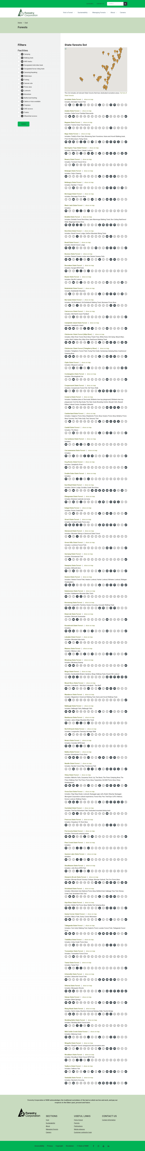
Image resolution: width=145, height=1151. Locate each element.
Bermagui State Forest (73, 194)
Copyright (59, 1146)
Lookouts (27, 91)
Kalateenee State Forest (74, 591)
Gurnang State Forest (73, 554)
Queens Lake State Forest (74, 854)
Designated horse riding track (34, 69)
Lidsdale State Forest (73, 637)
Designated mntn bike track (33, 65)
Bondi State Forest (72, 242)
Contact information (109, 1120)
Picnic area (28, 87)
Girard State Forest (72, 519)
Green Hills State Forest (74, 542)
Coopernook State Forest (74, 385)
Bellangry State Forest (73, 182)
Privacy (50, 1146)
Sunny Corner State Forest (75, 914)
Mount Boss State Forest (74, 683)
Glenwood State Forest (73, 531)
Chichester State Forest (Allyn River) (78, 334)
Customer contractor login (83, 1132)
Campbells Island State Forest (76, 323)
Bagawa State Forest (72, 122)
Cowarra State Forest (73, 397)
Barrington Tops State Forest (76, 148)
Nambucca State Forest (73, 717)
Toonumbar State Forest (74, 951)
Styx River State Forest (73, 902)
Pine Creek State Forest (74, 843)
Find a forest (78, 1120)
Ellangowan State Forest (74, 496)
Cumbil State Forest (72, 427)
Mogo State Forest (72, 671)
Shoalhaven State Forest (74, 866)
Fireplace (27, 105)
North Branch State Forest (74, 729)
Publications (78, 1126)
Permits (77, 1123)
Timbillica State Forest (73, 940)
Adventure (27, 94)
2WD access (28, 109)
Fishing (26, 80)
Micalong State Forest (73, 660)
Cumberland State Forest (74, 413)
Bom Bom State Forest (73, 231)
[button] (115, 51)
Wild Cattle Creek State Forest (76, 1032)
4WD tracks (28, 61)
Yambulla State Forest (73, 1078)
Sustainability (83, 12)
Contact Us (109, 1116)
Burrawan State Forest (73, 300)
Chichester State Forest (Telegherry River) (81, 348)
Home (20, 23)
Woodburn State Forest (73, 1055)
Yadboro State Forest (73, 1066)
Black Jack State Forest (73, 205)
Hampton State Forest (73, 565)
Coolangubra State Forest (74, 374)
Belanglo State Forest (73, 171)
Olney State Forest (72, 775)
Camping (27, 54)
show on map (88, 99)
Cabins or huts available (32, 101)
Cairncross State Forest (74, 311)
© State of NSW (82, 1146)
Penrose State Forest (73, 820)
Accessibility (39, 1146)
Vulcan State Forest (72, 997)
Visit (26, 23)
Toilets (26, 112)
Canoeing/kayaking (30, 72)
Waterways (28, 76)
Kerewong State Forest (73, 602)
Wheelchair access (30, 116)
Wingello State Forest (73, 1043)
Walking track (28, 58)
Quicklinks (89, 3)
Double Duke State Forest (74, 473)
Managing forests (99, 12)
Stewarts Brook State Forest (75, 877)
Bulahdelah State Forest (74, 288)
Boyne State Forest (72, 277)
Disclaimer (70, 1146)
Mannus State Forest (72, 648)
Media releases (79, 1129)
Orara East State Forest (73, 791)
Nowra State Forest (72, 740)
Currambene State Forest (74, 439)
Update (23, 124)
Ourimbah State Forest (73, 808)
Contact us (100, 3)
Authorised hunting (30, 98)
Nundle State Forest (72, 763)
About (113, 12)
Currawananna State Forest (75, 450)
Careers (123, 12)
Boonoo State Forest (72, 254)
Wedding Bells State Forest (75, 1020)
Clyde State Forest (72, 362)
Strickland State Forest (73, 889)
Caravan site (28, 83)
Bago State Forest (71, 134)
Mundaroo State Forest (73, 694)
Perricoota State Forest (74, 831)
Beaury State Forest (72, 159)
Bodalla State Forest (72, 217)
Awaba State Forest (72, 111)
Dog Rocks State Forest (74, 462)
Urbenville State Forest (73, 974)
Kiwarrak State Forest (73, 614)
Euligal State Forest (72, 508)
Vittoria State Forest (72, 986)
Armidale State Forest (73, 99)
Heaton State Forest (72, 577)
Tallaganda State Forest (74, 925)
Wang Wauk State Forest (74, 1009)
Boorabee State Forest (73, 265)
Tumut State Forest (72, 963)
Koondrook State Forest (74, 625)
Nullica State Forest (72, 752)
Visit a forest (68, 12)
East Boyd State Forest (73, 485)
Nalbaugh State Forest (73, 706)
